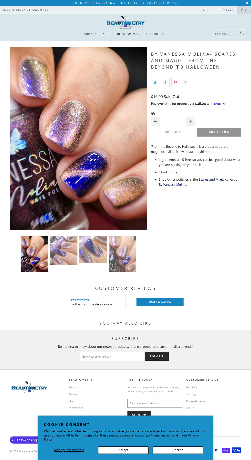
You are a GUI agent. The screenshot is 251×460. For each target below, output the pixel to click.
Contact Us (75, 394)
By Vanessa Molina (172, 184)
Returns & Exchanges (197, 401)
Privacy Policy (76, 407)
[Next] (144, 138)
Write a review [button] (160, 302)
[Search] (242, 33)
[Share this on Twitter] (155, 82)
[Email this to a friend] (186, 82)
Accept (123, 450)
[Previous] (13, 138)
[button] (90, 34)
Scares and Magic (211, 179)
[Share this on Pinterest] (175, 82)
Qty (153, 113)
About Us (74, 387)
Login (230, 9)
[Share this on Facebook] (165, 82)
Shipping (191, 394)
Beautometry (25, 451)
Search (190, 407)
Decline (177, 450)
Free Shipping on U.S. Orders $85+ (26, 9)
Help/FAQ (191, 387)
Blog (71, 401)
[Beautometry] (125, 22)
